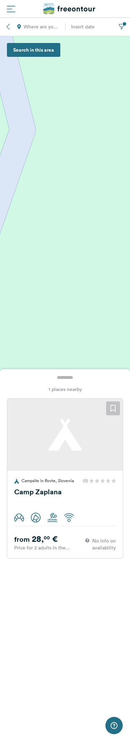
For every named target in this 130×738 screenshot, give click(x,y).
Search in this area (33, 49)
